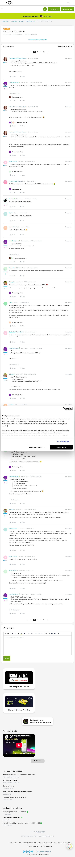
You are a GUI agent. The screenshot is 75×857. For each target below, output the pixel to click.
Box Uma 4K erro (8, 786)
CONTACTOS (12, 843)
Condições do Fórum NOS (29, 836)
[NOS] (9, 3)
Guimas (11, 199)
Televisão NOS (30, 21)
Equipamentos (7, 794)
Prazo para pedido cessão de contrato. (14, 811)
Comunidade (6, 21)
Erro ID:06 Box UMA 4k (10, 780)
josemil (11, 404)
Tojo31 (11, 213)
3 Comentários (7, 825)
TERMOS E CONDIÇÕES (34, 846)
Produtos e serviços (17, 21)
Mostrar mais (37, 761)
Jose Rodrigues (13, 82)
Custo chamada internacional (11, 817)
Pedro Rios (12, 268)
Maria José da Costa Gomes (17, 58)
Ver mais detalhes (63, 441)
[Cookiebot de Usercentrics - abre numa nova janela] (64, 408)
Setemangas (13, 570)
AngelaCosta (13, 528)
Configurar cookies (36, 447)
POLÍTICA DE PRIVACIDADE (27, 843)
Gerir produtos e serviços (11, 777)
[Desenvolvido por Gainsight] (37, 832)
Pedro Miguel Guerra (15, 181)
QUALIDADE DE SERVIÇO (62, 843)
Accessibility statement (46, 836)
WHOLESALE (48, 846)
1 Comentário (7, 814)
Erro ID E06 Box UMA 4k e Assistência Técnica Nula (19, 774)
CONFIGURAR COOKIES (45, 843)
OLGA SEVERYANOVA (16, 332)
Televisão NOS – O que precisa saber (14, 797)
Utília (10, 302)
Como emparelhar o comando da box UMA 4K (17, 791)
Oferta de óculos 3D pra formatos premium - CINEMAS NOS (21, 823)
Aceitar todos (61, 447)
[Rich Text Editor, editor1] (37, 645)
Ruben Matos (13, 161)
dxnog (11, 282)
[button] (2, 9)
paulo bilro (12, 227)
